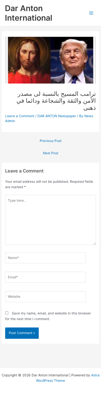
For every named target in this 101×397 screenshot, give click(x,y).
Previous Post (51, 141)
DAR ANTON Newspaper (57, 116)
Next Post (50, 153)
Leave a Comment (19, 116)
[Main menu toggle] (91, 13)
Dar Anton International (28, 13)
